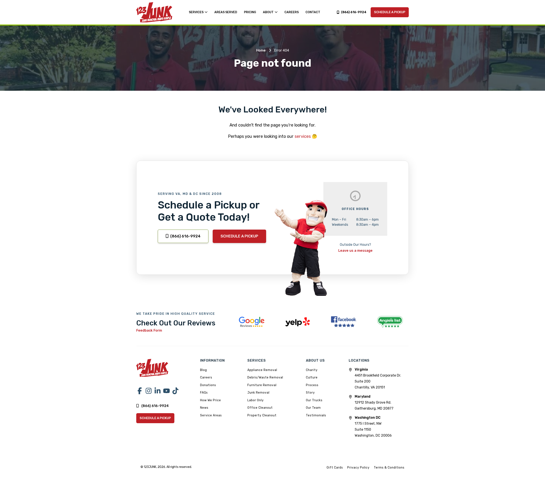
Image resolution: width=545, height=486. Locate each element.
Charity (312, 370)
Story (310, 392)
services (303, 136)
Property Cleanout (262, 415)
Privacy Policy (358, 467)
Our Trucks (314, 400)
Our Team (313, 408)
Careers (206, 377)
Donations (208, 385)
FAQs (204, 392)
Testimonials (316, 415)
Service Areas (211, 415)
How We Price (210, 400)
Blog (203, 370)
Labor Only (255, 400)
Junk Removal (258, 392)
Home (261, 50)
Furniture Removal (262, 385)
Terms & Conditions (389, 467)
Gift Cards (335, 467)
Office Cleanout (260, 408)
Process (312, 385)
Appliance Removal (262, 370)
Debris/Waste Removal (265, 377)
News (204, 408)
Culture (312, 377)
